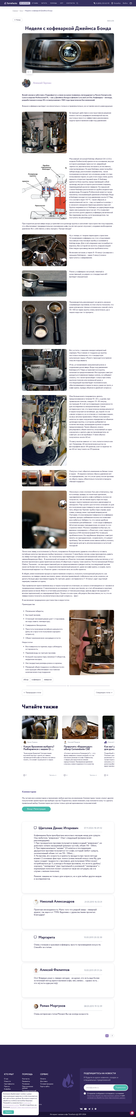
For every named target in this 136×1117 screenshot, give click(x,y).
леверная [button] (48, 679)
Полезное (26, 1084)
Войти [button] (125, 3)
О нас (6, 1079)
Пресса (7, 1086)
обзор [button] (25, 679)
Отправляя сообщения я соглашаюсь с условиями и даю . (106, 1095)
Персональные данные (27, 1087)
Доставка (43, 1081)
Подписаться (120, 1087)
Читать (44, 3)
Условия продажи (46, 1084)
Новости (7, 1081)
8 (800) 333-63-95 (102, 3)
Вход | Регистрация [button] (36, 809)
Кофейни (7, 1089)
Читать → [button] (52, 775)
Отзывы (35, 3)
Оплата (43, 1079)
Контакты (71, 3)
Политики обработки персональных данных (103, 1095)
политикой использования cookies (17, 1104)
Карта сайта (44, 1086)
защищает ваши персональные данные (23, 1107)
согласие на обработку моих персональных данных (106, 1098)
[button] (24, 3)
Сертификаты (9, 1084)
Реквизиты (26, 1081)
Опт (61, 3)
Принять (8, 1112)
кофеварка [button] (36, 679)
